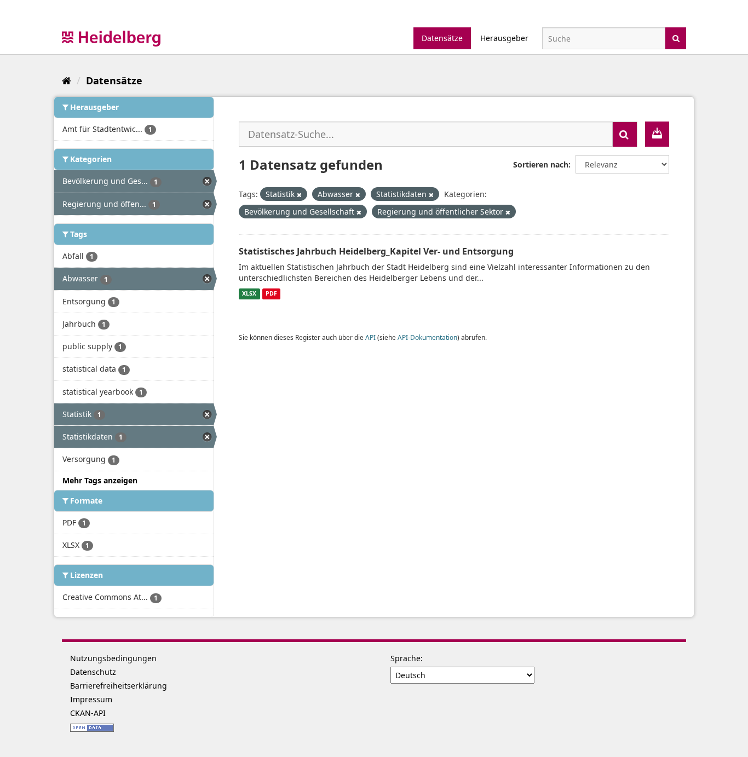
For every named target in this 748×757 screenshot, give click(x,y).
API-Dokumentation (427, 337)
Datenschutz (93, 672)
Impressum (91, 699)
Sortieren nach (540, 164)
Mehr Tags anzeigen (99, 480)
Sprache (405, 658)
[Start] (66, 80)
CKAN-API (88, 713)
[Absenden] (676, 37)
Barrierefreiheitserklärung (118, 685)
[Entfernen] (299, 194)
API (370, 337)
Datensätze (442, 38)
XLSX (249, 294)
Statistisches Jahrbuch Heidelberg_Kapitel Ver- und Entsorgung (376, 251)
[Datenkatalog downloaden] (657, 134)
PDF (271, 294)
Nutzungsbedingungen (113, 658)
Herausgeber (504, 38)
